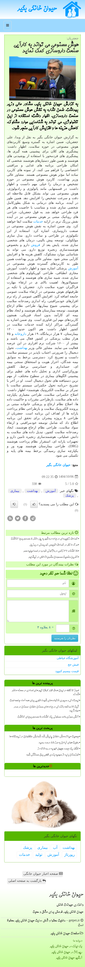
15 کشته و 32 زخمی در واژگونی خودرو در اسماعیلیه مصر (50, 551)
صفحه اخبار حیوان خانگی (41, 873)
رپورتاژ (69, 855)
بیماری (14, 491)
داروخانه (20, 334)
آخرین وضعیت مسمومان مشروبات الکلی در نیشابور (53, 557)
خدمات (38, 221)
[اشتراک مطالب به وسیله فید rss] (10, 518)
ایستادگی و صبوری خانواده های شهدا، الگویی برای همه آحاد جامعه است (44, 700)
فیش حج (73, 664)
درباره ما (77, 940)
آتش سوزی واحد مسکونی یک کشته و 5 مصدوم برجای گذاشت (48, 717)
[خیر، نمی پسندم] (14, 504)
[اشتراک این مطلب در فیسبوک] (25, 518)
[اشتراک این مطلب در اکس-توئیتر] (17, 518)
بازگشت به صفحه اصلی (25, 881)
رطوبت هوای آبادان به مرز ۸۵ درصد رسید (58, 742)
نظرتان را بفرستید (65, 638)
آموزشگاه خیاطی (68, 658)
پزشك (69, 495)
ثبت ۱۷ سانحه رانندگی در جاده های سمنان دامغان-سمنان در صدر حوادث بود (46, 709)
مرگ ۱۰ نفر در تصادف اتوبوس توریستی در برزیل (54, 545)
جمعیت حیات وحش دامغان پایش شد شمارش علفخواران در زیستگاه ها (44, 736)
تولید (38, 855)
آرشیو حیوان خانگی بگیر (69, 958)
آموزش (73, 268)
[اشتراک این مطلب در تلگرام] (33, 518)
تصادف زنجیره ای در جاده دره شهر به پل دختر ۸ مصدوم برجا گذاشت (44, 539)
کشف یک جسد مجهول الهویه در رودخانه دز (58, 748)
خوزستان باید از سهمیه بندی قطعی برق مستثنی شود (52, 755)
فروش (35, 245)
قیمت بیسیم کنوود (67, 671)
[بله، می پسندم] (34, 504)
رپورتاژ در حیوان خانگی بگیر (66, 952)
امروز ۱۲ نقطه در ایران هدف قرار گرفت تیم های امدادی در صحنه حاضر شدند (45, 692)
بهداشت (21, 348)
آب (55, 848)
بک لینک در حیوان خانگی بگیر (66, 946)
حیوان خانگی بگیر (37, 9)
